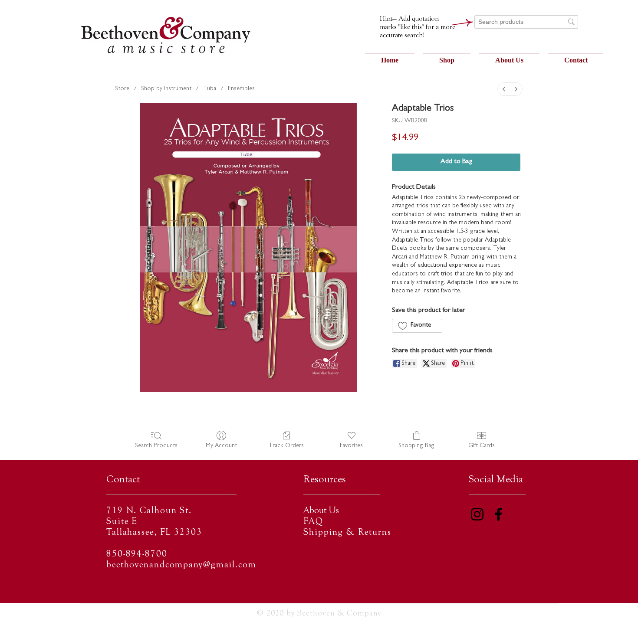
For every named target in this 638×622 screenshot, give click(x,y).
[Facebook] (498, 514)
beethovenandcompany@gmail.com (181, 565)
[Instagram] (477, 514)
